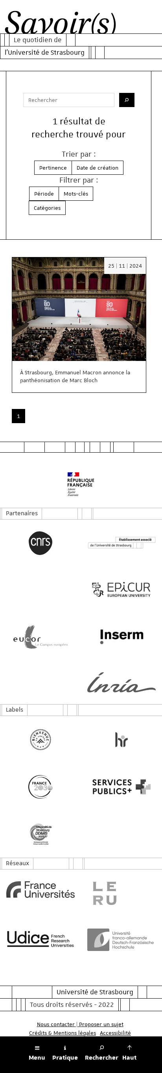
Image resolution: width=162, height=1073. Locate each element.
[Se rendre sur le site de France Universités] (40, 889)
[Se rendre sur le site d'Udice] (40, 939)
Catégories (47, 207)
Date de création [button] (97, 167)
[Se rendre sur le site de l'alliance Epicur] (121, 589)
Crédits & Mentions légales (62, 1032)
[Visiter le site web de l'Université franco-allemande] (121, 940)
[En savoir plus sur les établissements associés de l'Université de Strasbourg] (121, 543)
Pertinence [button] (53, 167)
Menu (37, 1058)
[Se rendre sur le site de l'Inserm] (121, 637)
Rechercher (101, 1058)
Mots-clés (76, 193)
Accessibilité (115, 1032)
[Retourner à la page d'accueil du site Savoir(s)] (60, 25)
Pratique (65, 1058)
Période (44, 193)
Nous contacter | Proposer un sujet (80, 1024)
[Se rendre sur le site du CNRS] (40, 543)
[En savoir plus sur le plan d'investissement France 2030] (40, 787)
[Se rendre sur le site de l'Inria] (121, 682)
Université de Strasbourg (95, 992)
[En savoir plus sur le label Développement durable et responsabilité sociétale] (40, 834)
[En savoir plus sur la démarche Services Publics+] (121, 787)
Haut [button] (129, 1058)
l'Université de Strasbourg (45, 52)
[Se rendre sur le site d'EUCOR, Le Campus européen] (40, 637)
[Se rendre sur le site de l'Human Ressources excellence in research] (121, 739)
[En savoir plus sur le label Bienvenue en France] (40, 739)
